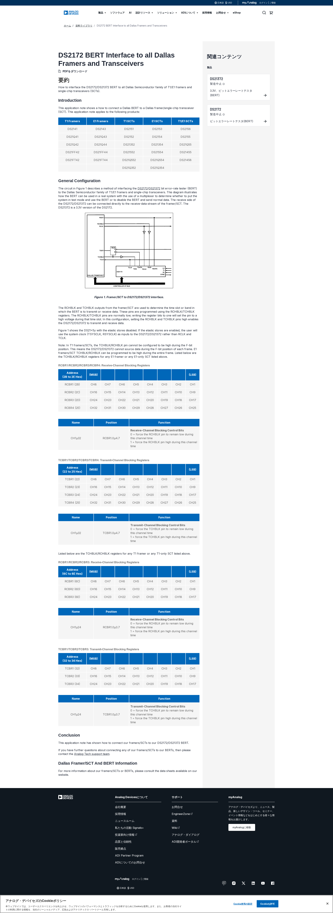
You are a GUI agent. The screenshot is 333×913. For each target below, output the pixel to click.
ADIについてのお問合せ (130, 862)
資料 (174, 821)
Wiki (174, 827)
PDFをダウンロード (75, 71)
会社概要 (120, 807)
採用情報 (120, 814)
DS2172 (143, 188)
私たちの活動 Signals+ (129, 827)
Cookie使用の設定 (242, 903)
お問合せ (177, 807)
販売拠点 (120, 848)
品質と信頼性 (123, 841)
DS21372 (154, 188)
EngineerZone (181, 814)
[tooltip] (224, 84)
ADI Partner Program (129, 855)
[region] (166, 904)
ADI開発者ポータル (184, 841)
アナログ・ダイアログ (185, 834)
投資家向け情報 (124, 834)
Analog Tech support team (91, 754)
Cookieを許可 (267, 903)
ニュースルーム (124, 821)
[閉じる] (327, 903)
